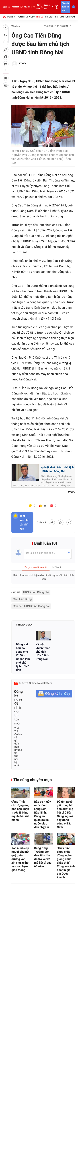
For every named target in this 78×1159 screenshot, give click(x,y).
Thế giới (49, 17)
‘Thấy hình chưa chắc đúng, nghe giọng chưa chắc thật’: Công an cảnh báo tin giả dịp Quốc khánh (66, 862)
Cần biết (38, 7)
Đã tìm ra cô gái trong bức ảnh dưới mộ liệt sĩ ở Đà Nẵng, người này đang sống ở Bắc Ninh (65, 814)
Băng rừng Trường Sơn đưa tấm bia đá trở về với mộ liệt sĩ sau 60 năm (43, 857)
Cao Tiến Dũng (22, 599)
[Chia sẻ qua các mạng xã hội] (69, 522)
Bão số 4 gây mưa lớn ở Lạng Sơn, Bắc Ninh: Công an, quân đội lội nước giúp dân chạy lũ (42, 814)
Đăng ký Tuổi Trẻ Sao (65, 7)
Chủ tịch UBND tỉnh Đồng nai (31, 606)
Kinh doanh (71, 17)
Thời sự (39, 17)
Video (32, 17)
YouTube (28, 7)
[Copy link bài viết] (60, 522)
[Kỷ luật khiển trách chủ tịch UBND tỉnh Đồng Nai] (43, 635)
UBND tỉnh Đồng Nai (36, 592)
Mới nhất (12, 17)
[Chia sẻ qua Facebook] (52, 522)
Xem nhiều (23, 17)
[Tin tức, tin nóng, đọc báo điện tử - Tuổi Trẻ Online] (5, 6)
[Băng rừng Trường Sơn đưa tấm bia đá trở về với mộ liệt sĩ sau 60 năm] (43, 839)
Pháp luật (59, 17)
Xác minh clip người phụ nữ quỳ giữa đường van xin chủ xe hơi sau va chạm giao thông (20, 859)
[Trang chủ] (4, 17)
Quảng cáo (47, 7)
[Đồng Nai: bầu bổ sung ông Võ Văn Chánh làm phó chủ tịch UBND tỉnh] (23, 635)
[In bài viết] (6, 85)
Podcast (15, 7)
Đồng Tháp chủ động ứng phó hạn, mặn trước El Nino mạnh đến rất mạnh (20, 811)
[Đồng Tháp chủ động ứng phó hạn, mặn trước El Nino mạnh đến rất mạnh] (20, 792)
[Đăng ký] (54, 694)
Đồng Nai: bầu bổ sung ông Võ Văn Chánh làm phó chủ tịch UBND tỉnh (23, 657)
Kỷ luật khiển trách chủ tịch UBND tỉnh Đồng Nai (57, 469)
